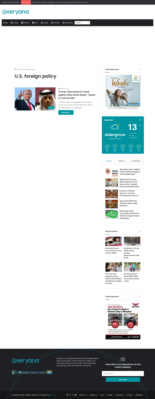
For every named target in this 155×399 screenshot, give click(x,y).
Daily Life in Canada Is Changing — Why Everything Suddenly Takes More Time (60, 2)
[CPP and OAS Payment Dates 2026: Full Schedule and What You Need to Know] (113, 267)
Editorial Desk (64, 88)
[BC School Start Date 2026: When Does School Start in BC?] (132, 267)
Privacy (129, 395)
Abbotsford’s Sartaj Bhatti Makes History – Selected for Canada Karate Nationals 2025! (129, 183)
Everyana (53, 395)
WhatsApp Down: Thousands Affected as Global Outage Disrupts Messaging (130, 214)
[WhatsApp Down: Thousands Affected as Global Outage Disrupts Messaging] (111, 214)
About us (82, 395)
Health (45, 23)
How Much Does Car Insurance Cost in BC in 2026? (113, 250)
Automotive (68, 23)
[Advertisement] (77, 45)
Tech (36, 23)
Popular (109, 161)
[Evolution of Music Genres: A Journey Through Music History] (111, 194)
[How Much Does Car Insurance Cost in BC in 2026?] (113, 241)
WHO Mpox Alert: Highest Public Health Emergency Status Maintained (130, 171)
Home (5, 23)
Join (102, 395)
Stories (15, 23)
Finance (26, 23)
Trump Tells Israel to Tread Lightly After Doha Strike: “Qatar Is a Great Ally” (76, 95)
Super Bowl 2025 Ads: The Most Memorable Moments (128, 203)
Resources (119, 395)
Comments (136, 161)
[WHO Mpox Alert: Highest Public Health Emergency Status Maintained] (111, 172)
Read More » (66, 112)
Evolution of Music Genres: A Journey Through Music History (129, 193)
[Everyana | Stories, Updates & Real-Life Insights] (15, 12)
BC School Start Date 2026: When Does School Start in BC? (131, 277)
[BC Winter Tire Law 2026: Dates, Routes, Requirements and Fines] (132, 241)
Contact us (93, 395)
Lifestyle (56, 23)
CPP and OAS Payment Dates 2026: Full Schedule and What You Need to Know (113, 279)
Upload (110, 395)
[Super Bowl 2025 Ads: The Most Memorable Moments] (111, 204)
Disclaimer (139, 395)
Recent (121, 161)
